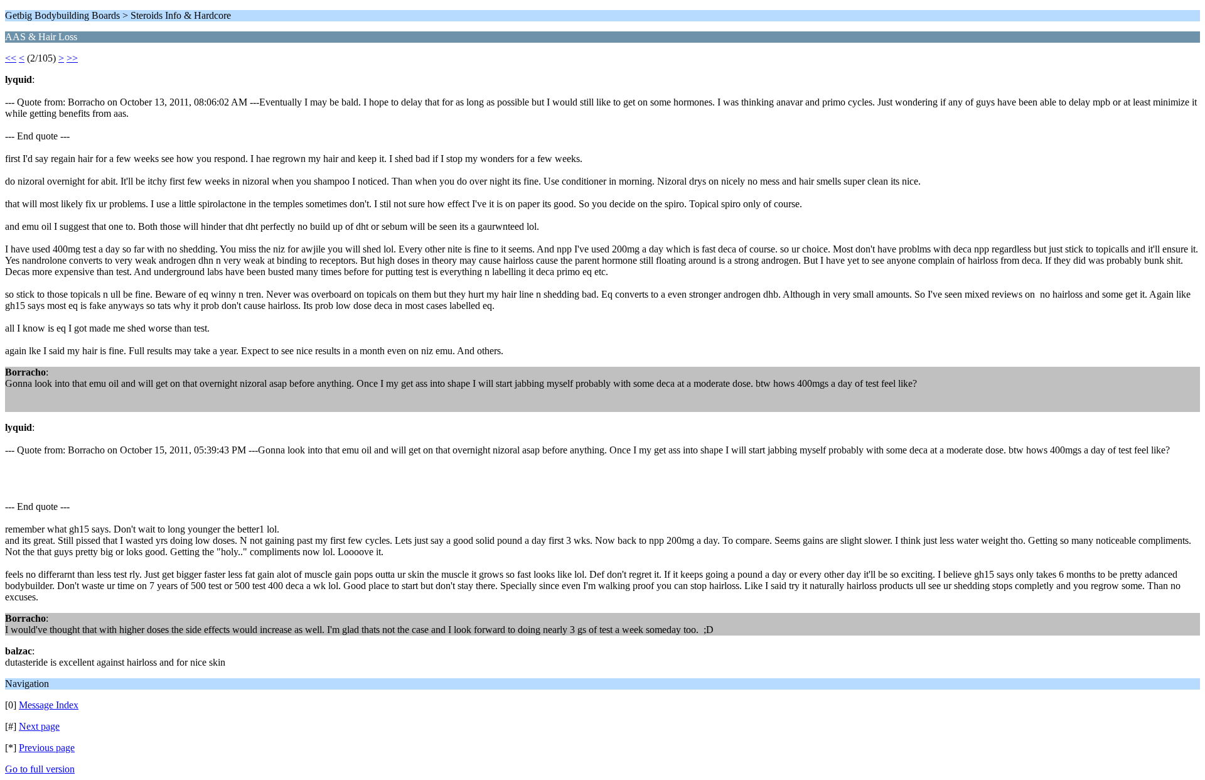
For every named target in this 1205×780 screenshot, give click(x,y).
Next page (39, 726)
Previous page (47, 747)
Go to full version (40, 769)
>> (72, 58)
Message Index (48, 705)
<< (10, 58)
